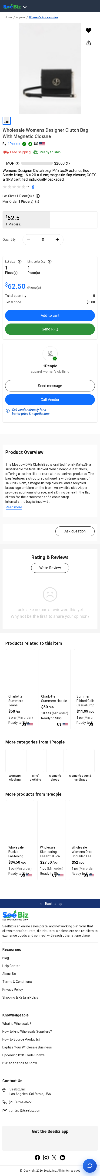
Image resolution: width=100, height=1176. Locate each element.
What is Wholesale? (16, 1023)
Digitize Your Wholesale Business (27, 1047)
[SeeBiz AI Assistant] (90, 1166)
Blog (5, 958)
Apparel (20, 17)
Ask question (75, 531)
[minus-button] (28, 239)
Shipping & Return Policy (20, 997)
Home (8, 17)
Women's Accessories (43, 17)
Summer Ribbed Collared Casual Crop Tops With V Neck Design (88, 705)
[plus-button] (57, 239)
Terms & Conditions (17, 982)
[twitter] (54, 1158)
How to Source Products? (21, 1039)
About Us (9, 974)
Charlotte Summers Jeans (15, 701)
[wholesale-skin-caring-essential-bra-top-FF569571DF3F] (52, 822)
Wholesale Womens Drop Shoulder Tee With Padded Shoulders (82, 856)
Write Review (50, 568)
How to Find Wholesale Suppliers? (27, 1031)
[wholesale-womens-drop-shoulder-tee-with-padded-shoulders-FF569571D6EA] (83, 822)
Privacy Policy (12, 989)
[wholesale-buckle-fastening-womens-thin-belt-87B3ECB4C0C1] (20, 822)
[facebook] (37, 1158)
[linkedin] (62, 1158)
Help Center (11, 966)
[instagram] (45, 1158)
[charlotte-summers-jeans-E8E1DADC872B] (20, 671)
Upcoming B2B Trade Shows (23, 1055)
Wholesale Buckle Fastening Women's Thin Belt (18, 856)
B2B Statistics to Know (19, 1063)
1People (14, 144)
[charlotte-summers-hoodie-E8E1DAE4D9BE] (54, 671)
